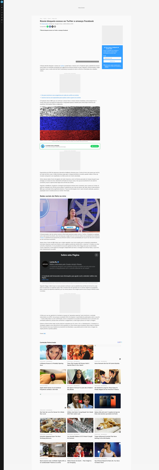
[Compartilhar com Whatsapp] (48, 27)
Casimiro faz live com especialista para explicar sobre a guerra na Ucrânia (61, 97)
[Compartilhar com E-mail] (52, 27)
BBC (45, 333)
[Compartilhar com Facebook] (50, 27)
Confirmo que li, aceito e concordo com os (113, 66)
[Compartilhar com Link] (55, 27)
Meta (42, 237)
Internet (49, 18)
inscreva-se (112, 61)
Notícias (45, 18)
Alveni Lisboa (45, 23)
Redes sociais (54, 18)
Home (41, 18)
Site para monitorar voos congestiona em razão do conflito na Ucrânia (60, 95)
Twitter (62, 65)
